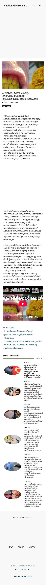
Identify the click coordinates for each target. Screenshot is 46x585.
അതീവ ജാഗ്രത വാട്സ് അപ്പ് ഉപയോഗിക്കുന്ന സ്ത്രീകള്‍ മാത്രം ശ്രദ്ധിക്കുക (18, 334)
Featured (6, 106)
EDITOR (4, 103)
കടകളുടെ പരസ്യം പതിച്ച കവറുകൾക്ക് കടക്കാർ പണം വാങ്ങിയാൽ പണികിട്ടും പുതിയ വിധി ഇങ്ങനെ (22, 344)
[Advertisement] (23, 35)
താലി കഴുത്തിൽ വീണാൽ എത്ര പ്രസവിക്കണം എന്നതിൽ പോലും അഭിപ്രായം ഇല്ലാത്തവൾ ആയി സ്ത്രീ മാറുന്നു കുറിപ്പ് (32, 371)
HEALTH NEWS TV (15, 5)
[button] (33, 5)
